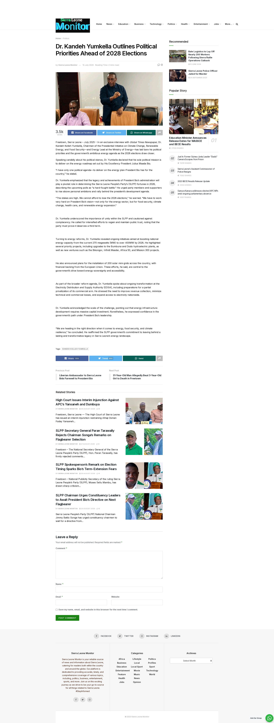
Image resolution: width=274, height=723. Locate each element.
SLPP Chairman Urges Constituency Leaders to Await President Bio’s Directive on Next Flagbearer (88, 499)
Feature (122, 674)
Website (115, 597)
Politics (171, 24)
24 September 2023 (198, 78)
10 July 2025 (88, 65)
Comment (61, 548)
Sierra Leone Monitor (67, 65)
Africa (122, 659)
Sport (152, 666)
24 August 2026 (87, 509)
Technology (156, 24)
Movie (137, 670)
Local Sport (137, 666)
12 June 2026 (195, 64)
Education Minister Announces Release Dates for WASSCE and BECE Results (187, 141)
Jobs (216, 24)
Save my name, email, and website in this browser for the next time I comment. (98, 609)
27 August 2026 (87, 444)
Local (137, 663)
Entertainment (201, 24)
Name (60, 584)
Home (99, 24)
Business (139, 24)
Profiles (152, 663)
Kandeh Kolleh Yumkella (75, 349)
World (152, 674)
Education (123, 24)
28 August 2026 (87, 409)
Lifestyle (137, 659)
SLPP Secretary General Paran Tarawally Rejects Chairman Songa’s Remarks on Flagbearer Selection (85, 435)
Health (184, 24)
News (109, 24)
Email (59, 596)
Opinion (137, 682)
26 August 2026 (87, 473)
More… (228, 24)
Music (137, 674)
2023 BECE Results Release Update (194, 181)
